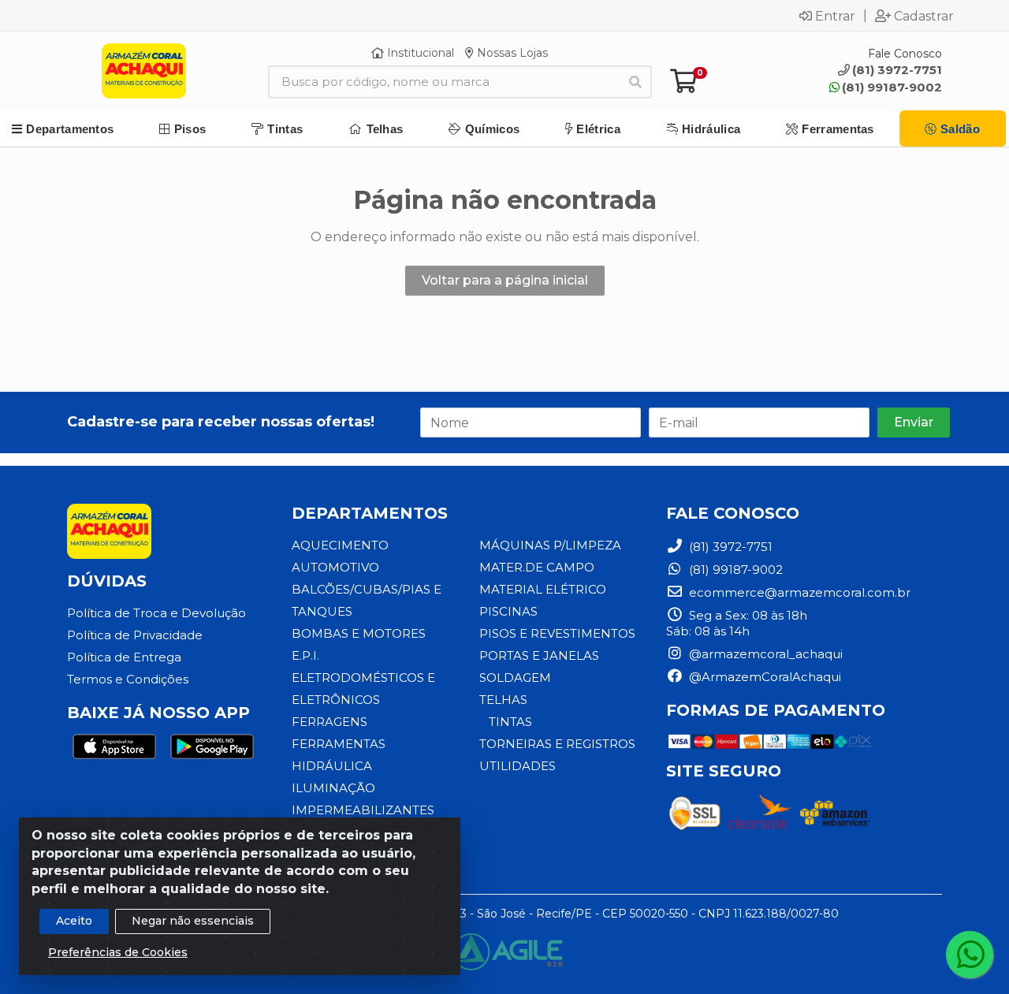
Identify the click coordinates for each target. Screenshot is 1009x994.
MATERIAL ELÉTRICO (542, 589)
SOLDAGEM (515, 677)
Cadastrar (924, 15)
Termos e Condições (127, 679)
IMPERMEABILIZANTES (363, 809)
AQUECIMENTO (340, 545)
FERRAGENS (329, 721)
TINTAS (510, 721)
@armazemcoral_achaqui (764, 653)
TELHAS (503, 699)
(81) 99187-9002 (892, 87)
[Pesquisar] (635, 82)
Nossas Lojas (511, 53)
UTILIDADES (517, 765)
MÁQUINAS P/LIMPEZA (550, 545)
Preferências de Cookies (118, 952)
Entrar (835, 15)
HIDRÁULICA (332, 765)
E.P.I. (305, 655)
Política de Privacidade (135, 634)
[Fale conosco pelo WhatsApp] (969, 954)
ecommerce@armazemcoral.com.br (798, 592)
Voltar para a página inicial (505, 280)
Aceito (74, 921)
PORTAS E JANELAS (539, 655)
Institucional (419, 53)
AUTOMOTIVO (335, 567)
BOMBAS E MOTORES (359, 633)
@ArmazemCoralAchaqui (763, 676)
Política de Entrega (124, 657)
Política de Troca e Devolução (156, 612)
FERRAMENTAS (338, 743)
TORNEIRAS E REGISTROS (557, 743)
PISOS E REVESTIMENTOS (557, 633)
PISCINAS (508, 611)
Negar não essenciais (193, 921)
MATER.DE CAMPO (536, 567)
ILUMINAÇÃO (333, 787)
